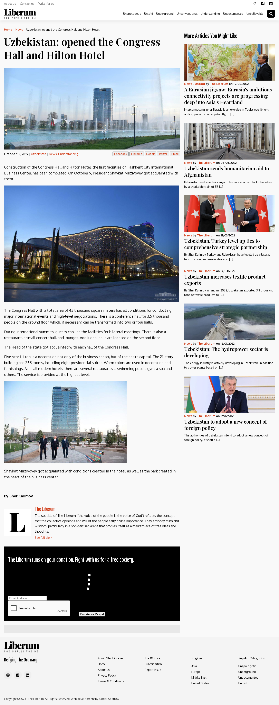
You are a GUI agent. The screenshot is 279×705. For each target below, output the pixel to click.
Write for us (46, 3)
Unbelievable (255, 13)
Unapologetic (132, 13)
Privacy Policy (107, 675)
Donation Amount (92, 570)
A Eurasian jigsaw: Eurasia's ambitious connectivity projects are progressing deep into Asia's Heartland (228, 95)
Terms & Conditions (111, 681)
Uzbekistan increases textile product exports (225, 279)
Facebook (120, 153)
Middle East (198, 677)
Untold (148, 13)
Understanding (210, 13)
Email (175, 153)
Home (8, 29)
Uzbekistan (38, 154)
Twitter (163, 153)
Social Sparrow (109, 699)
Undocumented (233, 13)
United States (200, 683)
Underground (165, 13)
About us (10, 3)
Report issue (153, 669)
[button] (271, 14)
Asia (194, 666)
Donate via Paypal (92, 614)
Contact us (27, 3)
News (19, 29)
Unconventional (187, 13)
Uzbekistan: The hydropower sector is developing (226, 352)
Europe (196, 672)
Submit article (154, 664)
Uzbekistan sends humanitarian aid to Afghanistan (226, 171)
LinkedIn (136, 153)
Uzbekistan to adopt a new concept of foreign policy (225, 424)
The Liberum (45, 508)
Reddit (150, 153)
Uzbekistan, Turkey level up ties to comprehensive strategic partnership (225, 243)
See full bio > (43, 537)
